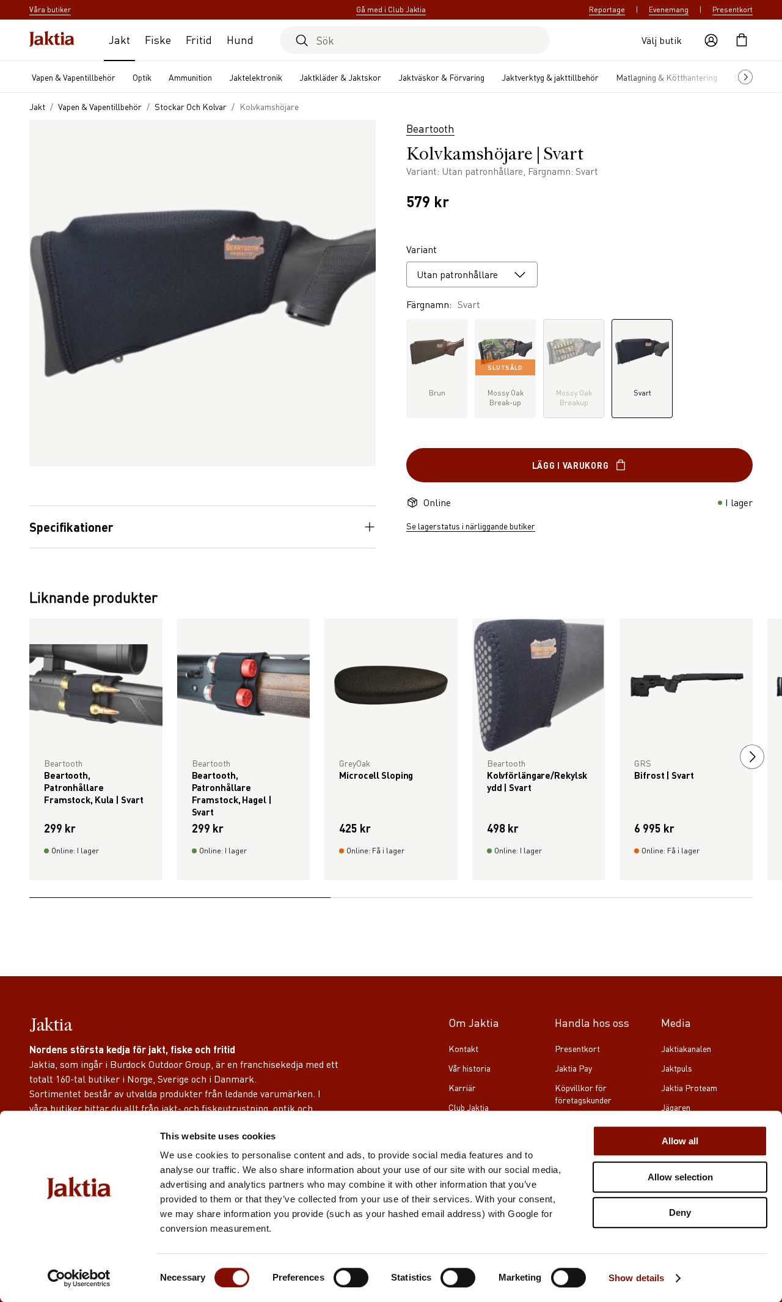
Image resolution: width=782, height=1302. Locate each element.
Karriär (462, 1087)
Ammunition (190, 77)
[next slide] (752, 757)
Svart (642, 392)
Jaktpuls (676, 1067)
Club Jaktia (468, 1107)
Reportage (607, 9)
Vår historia (469, 1067)
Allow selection (680, 1177)
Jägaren (675, 1107)
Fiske (158, 39)
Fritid (199, 39)
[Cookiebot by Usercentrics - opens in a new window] (79, 1278)
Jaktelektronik (255, 77)
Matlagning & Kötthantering (666, 77)
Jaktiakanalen (686, 1048)
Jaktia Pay (573, 1067)
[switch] (351, 1277)
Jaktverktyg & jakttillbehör (550, 77)
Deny (680, 1212)
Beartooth (430, 128)
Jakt (119, 39)
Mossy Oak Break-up (506, 385)
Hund (240, 39)
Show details (636, 1278)
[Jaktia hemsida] (52, 40)
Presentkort (732, 9)
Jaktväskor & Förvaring (441, 77)
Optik (142, 77)
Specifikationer (71, 527)
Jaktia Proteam (689, 1087)
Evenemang (669, 9)
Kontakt (463, 1048)
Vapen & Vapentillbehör (73, 77)
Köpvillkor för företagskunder (583, 1093)
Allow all (680, 1141)
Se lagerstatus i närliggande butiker (470, 525)
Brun (437, 392)
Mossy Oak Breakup (574, 397)
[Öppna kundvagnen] (742, 40)
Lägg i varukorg (570, 465)
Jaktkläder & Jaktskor (340, 77)
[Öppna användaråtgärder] (711, 40)
